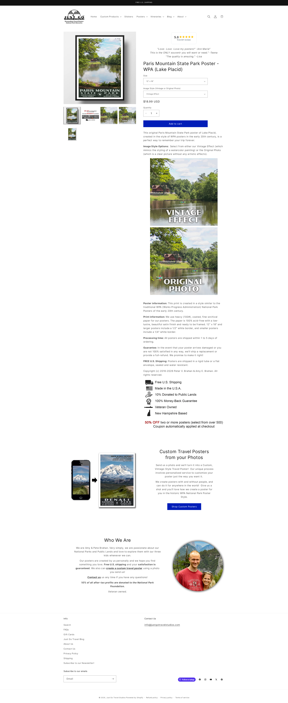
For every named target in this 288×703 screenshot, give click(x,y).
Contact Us (69, 648)
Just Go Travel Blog (74, 639)
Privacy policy (166, 697)
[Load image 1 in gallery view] (72, 115)
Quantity (147, 108)
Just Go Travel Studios (116, 697)
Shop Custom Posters (184, 506)
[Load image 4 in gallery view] (127, 115)
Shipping (68, 658)
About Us (68, 644)
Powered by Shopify (134, 697)
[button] (111, 17)
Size (145, 76)
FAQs (66, 629)
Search (67, 625)
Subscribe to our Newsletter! (79, 663)
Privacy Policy (71, 653)
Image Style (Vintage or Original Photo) (162, 88)
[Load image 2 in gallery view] (90, 115)
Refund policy (152, 697)
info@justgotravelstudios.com (162, 624)
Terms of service (182, 697)
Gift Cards (69, 634)
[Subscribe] (113, 678)
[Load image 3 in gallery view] (108, 115)
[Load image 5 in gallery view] (72, 134)
